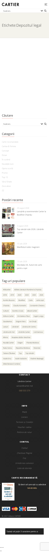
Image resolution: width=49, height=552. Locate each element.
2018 (5, 295)
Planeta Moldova (33, 342)
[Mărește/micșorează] (0, 547)
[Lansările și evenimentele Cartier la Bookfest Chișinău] (8, 213)
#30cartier (7, 289)
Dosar (4, 155)
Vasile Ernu (7, 358)
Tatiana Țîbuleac (9, 353)
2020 (19, 295)
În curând (6, 159)
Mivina (5, 337)
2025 (34, 295)
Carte (31, 300)
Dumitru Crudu (17, 311)
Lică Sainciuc (38, 332)
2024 (27, 295)
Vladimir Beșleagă (36, 358)
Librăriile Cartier (24, 332)
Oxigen (20, 342)
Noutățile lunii (7, 164)
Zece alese (6, 186)
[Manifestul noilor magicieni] (8, 248)
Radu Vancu (7, 348)
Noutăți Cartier (8, 342)
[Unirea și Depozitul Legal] (24, 58)
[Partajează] (2, 547)
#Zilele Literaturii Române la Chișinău (27, 289)
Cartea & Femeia (9, 146)
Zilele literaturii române (11, 364)
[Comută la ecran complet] (1, 547)
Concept (5, 150)
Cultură (6, 311)
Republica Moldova (23, 348)
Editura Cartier (8, 316)
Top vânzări (30, 353)
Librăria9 (15, 327)
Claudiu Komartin (19, 305)
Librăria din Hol (8, 332)
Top (20, 353)
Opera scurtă (7, 168)
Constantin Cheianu (37, 305)
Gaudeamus (7, 321)
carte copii (40, 300)
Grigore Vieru (21, 321)
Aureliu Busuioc (9, 300)
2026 (41, 295)
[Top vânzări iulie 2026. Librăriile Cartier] (8, 230)
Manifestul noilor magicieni (28, 247)
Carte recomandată (10, 142)
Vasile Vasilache (21, 358)
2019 (12, 295)
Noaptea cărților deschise (21, 337)
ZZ (3, 190)
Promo (5, 172)
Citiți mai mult (9, 104)
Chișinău (6, 305)
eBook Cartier (32, 311)
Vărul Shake (7, 181)
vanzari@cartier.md (24, 386)
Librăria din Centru (29, 327)
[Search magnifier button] (45, 11)
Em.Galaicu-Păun (23, 316)
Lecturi (5, 327)
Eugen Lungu (38, 316)
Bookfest (21, 300)
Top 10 (5, 177)
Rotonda (37, 348)
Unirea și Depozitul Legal (18, 82)
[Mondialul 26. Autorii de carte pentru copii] (8, 266)
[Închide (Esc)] (3, 547)
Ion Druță (32, 321)
